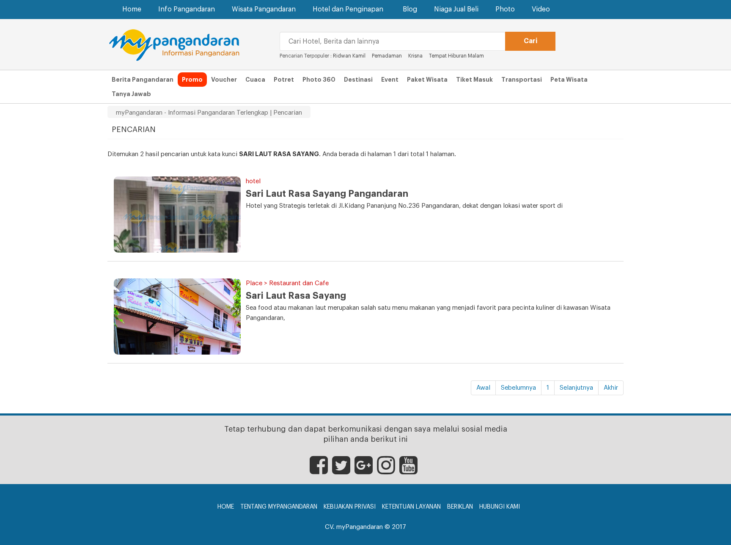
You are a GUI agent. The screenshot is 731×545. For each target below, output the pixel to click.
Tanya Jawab (131, 94)
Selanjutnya (576, 388)
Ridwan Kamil (349, 55)
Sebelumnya (518, 388)
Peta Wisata (569, 80)
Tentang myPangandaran (278, 507)
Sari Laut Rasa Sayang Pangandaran (327, 193)
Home (131, 9)
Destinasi (358, 80)
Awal (483, 388)
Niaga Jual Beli (456, 9)
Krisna (415, 55)
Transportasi (521, 80)
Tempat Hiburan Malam (456, 55)
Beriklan (460, 507)
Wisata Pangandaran (264, 9)
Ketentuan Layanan (411, 507)
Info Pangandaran (186, 9)
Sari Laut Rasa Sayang (296, 295)
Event (389, 80)
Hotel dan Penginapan (348, 9)
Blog (410, 9)
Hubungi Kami (499, 507)
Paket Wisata (427, 80)
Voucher (224, 80)
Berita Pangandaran (142, 80)
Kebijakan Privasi (350, 507)
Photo (505, 9)
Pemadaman (387, 55)
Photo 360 (318, 80)
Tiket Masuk (474, 80)
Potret (284, 80)
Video (541, 9)
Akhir (611, 388)
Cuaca (255, 80)
